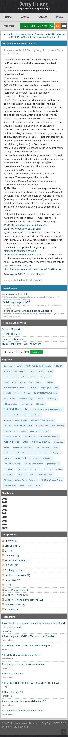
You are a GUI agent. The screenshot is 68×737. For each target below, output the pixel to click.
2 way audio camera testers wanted (23, 710)
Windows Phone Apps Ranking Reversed (20, 480)
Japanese (34, 431)
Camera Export (26, 382)
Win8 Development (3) (17, 589)
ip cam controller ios (32, 415)
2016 (4, 520)
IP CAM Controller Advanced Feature (48, 409)
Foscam (27, 393)
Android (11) (11, 540)
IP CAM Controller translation (42, 420)
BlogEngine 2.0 (10, 382)
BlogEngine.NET (50, 723)
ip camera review (10, 431)
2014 (4, 513)
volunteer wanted (13, 673)
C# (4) (8, 550)
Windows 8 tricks (45, 475)
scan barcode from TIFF (15, 293)
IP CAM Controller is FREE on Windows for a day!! (31, 682)
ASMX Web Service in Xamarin (38, 366)
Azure (13, 274)
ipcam (23, 431)
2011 (4, 502)
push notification (35, 274)
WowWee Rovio (10, 485)
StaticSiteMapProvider (34, 464)
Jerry (39, 50)
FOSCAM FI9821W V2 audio (45, 393)
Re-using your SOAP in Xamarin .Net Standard (29, 636)
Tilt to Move (47, 469)
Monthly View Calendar (48, 437)
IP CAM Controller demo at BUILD (22, 654)
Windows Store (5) (15, 604)
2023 (4, 528)
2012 (4, 506)
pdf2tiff (6, 447)
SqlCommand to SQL (12, 464)
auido (41, 371)
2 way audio (8, 366)
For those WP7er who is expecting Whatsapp (27, 310)
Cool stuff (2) (12, 555)
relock (56, 447)
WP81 (38, 485)
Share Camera (23, 453)
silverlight (55, 453)
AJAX (19, 366)
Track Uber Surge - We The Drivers (8, 27)
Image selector (26, 404)
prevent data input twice (23, 447)
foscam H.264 (9, 399)
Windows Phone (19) (16, 594)
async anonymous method (14, 371)
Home (8, 17)
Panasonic (58, 442)
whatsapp (22, 475)
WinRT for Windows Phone (51, 480)
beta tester (33, 377)
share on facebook (40, 453)
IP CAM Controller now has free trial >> (38, 37)
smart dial (20, 458)
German (40, 399)
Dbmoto (33, 387)
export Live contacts (12, 393)
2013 (4, 509)
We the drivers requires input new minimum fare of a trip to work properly (35, 625)
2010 (4, 498)
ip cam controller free (12, 415)
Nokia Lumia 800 (41, 441)
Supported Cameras (13, 338)
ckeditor (39, 382)
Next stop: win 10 (13, 692)
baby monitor (9, 377)
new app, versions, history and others (24, 664)
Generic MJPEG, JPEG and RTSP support (27, 645)
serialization (8, 453)
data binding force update (14, 388)
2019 (4, 524)
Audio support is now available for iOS (25, 701)
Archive (25, 17)
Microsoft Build (29, 437)
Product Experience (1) (17, 575)
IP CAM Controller (12, 334)
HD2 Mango (52, 399)
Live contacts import (12, 437)
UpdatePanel (9, 475)
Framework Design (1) (17, 560)
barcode (21, 377)
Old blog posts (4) (14, 570)
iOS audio (40, 404)
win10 (32, 475)
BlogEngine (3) (13, 545)
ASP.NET (58, 366)
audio (32, 371)
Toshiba (59, 469)
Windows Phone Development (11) (24, 599)
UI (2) (8, 585)
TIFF (37, 469)
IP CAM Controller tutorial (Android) (50, 426)
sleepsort (7, 458)
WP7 (22, 485)
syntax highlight (53, 464)
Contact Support (42, 18)
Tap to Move (9, 469)
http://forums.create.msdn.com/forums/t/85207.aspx (32, 269)
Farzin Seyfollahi (21, 726)
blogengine (46, 377)
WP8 (30, 485)
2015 (4, 517)
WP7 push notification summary (19, 43)
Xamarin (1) (11, 609)
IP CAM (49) (11, 565)
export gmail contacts (49, 388)
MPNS (21, 274)
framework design (26, 399)
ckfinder (50, 382)
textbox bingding (24, 469)
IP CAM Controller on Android (15, 420)
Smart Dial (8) (12, 580)
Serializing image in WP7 (16, 302)
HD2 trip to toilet (10, 404)
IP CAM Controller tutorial (18, 425)
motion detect (11, 441)
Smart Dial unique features (40, 458)
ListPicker (46, 431)
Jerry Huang (34, 4)
